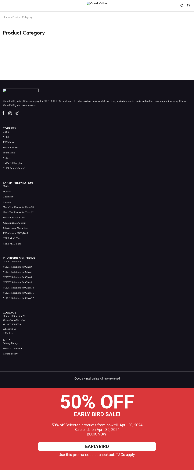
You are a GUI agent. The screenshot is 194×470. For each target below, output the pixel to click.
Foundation (9, 152)
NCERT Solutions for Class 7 (18, 271)
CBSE (6, 131)
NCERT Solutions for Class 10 (18, 287)
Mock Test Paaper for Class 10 (18, 207)
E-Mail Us (8, 333)
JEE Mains (8, 142)
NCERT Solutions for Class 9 (18, 282)
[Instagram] (10, 114)
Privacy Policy (10, 343)
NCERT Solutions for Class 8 (18, 277)
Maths (6, 186)
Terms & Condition (13, 348)
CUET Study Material (14, 168)
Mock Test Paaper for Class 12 (18, 212)
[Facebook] (4, 113)
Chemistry (8, 196)
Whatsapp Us (9, 328)
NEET (6, 137)
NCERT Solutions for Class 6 (18, 266)
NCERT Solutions (12, 261)
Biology (7, 201)
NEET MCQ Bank (12, 243)
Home (6, 17)
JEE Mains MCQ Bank (14, 222)
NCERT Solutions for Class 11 (18, 292)
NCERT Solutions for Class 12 (18, 298)
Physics (7, 191)
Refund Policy (10, 353)
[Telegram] (16, 114)
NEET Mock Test (11, 238)
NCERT (7, 157)
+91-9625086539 (12, 324)
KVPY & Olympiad (13, 163)
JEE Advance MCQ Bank (16, 233)
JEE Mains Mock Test (14, 217)
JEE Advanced (10, 147)
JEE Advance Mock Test (15, 227)
